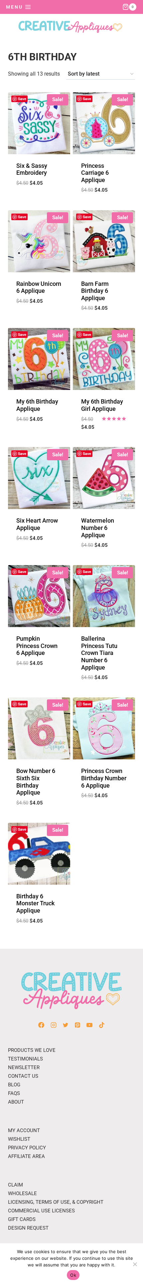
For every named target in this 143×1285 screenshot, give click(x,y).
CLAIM (15, 1185)
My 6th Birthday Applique (37, 405)
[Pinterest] (77, 1025)
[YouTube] (89, 1025)
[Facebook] (41, 1025)
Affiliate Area (26, 1156)
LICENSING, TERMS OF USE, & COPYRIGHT (55, 1202)
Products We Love (32, 1050)
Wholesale (22, 1193)
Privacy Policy (27, 1148)
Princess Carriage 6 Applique (95, 172)
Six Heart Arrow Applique (37, 524)
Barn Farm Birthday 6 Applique (95, 290)
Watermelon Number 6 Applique (97, 527)
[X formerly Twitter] (66, 1025)
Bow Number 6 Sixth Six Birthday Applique (35, 781)
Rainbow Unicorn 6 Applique (38, 287)
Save (22, 98)
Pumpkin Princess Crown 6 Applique (37, 645)
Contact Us (23, 1076)
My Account (24, 1130)
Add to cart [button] (39, 199)
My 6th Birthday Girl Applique (102, 405)
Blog (14, 1085)
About (16, 1102)
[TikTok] (102, 1025)
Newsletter (24, 1067)
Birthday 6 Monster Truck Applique (35, 903)
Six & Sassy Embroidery (31, 169)
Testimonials (25, 1059)
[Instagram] (54, 1025)
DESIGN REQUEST (28, 1228)
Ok (73, 1275)
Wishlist (19, 1139)
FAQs (14, 1093)
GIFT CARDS (22, 1219)
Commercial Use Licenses (41, 1211)
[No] (134, 1264)
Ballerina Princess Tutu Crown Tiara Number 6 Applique (99, 653)
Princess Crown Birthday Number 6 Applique (103, 778)
